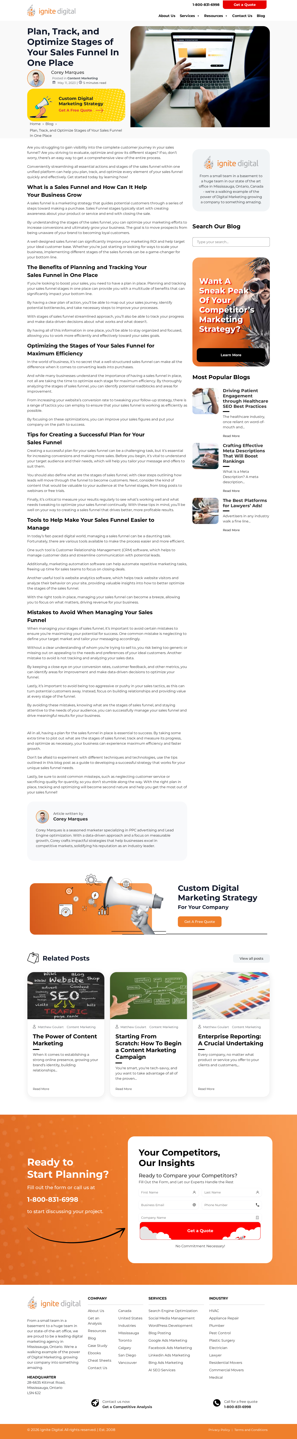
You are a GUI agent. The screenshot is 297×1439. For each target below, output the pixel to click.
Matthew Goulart (51, 1027)
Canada (124, 1311)
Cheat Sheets (99, 1360)
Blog (261, 16)
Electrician (218, 1348)
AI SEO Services (161, 1370)
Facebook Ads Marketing (170, 1348)
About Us (167, 16)
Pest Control (220, 1333)
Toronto (125, 1340)
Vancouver (127, 1363)
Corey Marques (67, 72)
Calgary (124, 1348)
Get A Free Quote (199, 922)
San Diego (127, 1355)
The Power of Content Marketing (65, 1040)
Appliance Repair (224, 1318)
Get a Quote (245, 5)
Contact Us (242, 16)
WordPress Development (170, 1326)
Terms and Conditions (251, 1430)
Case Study (97, 1346)
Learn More (231, 355)
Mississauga (128, 1333)
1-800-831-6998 (206, 5)
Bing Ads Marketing (165, 1363)
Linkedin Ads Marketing (169, 1355)
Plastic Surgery (222, 1340)
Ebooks (94, 1353)
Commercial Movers (226, 1370)
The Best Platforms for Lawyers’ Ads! (245, 503)
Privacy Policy (219, 1430)
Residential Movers (225, 1363)
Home (35, 124)
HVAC (214, 1311)
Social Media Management (171, 1318)
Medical (216, 1377)
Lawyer (215, 1355)
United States (130, 1318)
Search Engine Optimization (173, 1311)
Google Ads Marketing (167, 1340)
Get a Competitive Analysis (127, 1407)
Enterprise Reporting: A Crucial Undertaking (230, 1040)
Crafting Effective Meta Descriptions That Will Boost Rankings (244, 453)
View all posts (251, 958)
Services (187, 16)
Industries (127, 1326)
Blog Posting (159, 1333)
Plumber (216, 1326)
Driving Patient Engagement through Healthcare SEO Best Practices (245, 398)
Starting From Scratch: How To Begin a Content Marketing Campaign (148, 1046)
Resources (213, 16)
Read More (231, 436)
